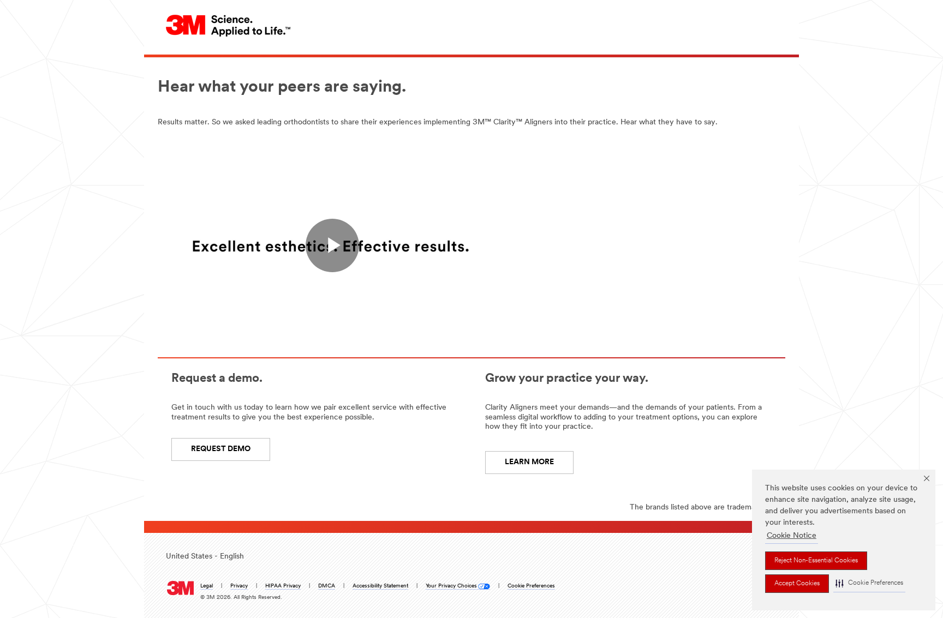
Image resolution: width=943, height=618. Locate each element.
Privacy (239, 586)
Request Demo (220, 449)
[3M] (180, 585)
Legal (206, 586)
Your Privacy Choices (451, 586)
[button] (869, 583)
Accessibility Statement (380, 586)
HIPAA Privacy (283, 586)
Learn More (529, 462)
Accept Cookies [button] (797, 583)
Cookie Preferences (531, 586)
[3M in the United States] (228, 25)
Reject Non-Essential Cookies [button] (816, 560)
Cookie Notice (791, 536)
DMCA (326, 586)
